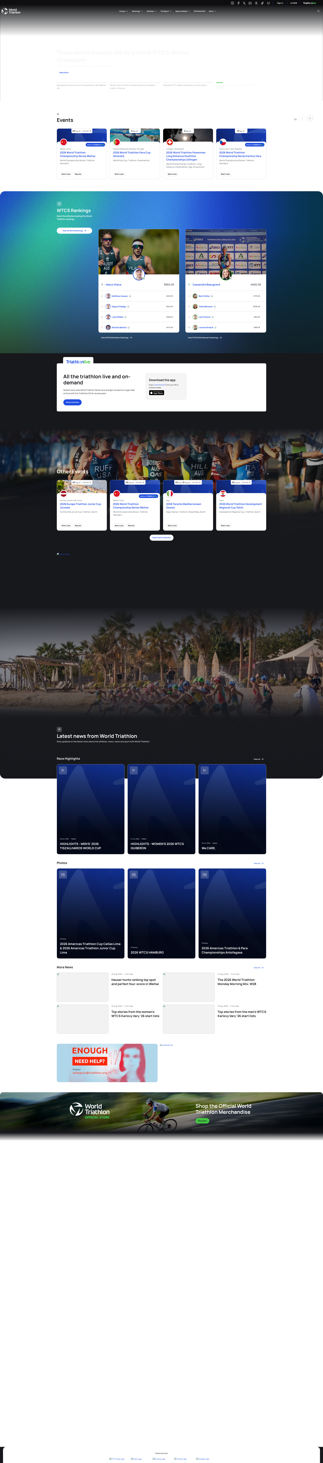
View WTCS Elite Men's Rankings (115, 337)
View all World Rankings (73, 230)
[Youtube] (250, 3)
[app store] (156, 392)
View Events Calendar (161, 537)
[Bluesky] (268, 3)
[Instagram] (232, 3)
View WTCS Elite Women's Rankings (203, 337)
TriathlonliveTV (159, 385)
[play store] (174, 392)
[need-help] (107, 1063)
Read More (64, 72)
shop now (202, 1121)
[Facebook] (238, 3)
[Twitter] (244, 3)
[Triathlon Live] (309, 3)
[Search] (318, 11)
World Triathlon (11, 11)
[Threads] (256, 3)
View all (257, 759)
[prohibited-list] (213, 1063)
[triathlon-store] (89, 1110)
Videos (73, 839)
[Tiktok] (262, 3)
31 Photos (134, 947)
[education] (119, 571)
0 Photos (63, 939)
